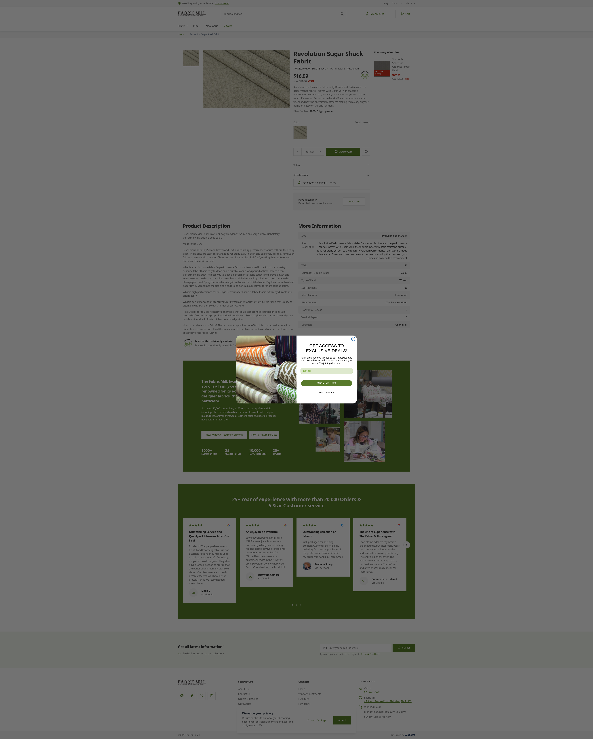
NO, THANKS (326, 392)
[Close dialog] (353, 339)
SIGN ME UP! (326, 383)
